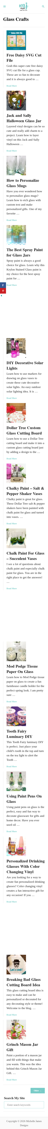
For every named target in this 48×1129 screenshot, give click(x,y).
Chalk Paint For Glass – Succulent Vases (25, 555)
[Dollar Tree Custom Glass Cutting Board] (16, 413)
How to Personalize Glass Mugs (23, 182)
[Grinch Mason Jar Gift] (16, 1029)
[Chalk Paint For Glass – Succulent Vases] (16, 538)
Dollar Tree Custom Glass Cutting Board (24, 430)
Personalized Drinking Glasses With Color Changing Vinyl (26, 866)
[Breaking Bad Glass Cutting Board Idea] (16, 964)
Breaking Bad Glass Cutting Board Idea (24, 982)
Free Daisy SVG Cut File (24, 57)
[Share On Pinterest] (3, 291)
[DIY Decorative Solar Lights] (16, 348)
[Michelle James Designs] (23, 6)
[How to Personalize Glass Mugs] (16, 165)
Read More (12, 86)
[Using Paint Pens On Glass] (16, 781)
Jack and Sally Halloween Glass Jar (24, 118)
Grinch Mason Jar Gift (22, 1047)
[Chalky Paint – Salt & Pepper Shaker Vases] (16, 473)
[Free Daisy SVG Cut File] (16, 40)
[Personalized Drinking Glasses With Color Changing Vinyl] (16, 846)
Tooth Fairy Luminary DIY (19, 733)
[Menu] (4, 6)
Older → (38, 1090)
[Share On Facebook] (3, 285)
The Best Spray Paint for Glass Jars (25, 252)
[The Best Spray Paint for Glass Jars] (16, 235)
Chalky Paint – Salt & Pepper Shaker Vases (25, 490)
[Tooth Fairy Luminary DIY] (16, 716)
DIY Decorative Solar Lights (25, 365)
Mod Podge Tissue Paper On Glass (22, 668)
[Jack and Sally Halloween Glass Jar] (16, 100)
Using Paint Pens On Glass (24, 798)
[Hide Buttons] (1, 296)
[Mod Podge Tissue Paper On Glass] (16, 651)
